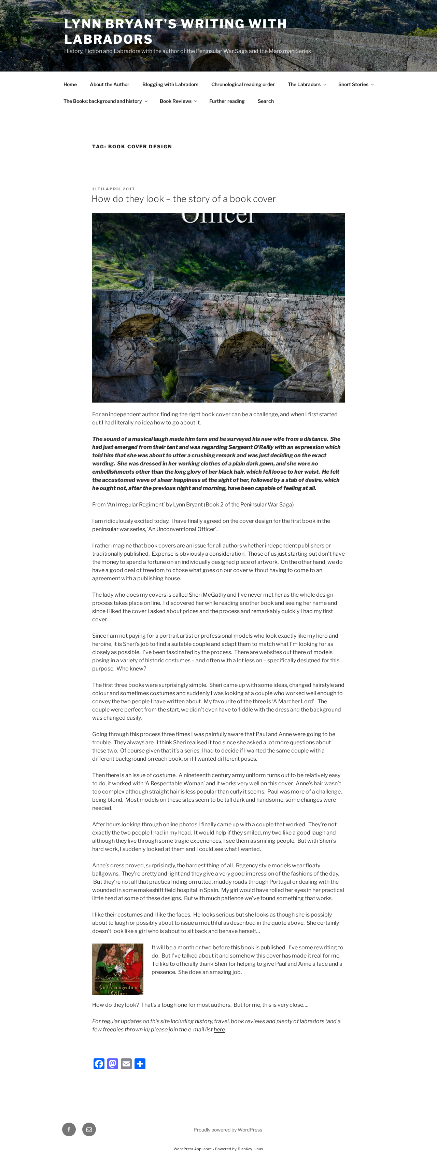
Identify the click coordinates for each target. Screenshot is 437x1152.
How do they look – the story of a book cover (183, 198)
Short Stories (353, 84)
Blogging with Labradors (170, 84)
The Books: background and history (103, 101)
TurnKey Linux (250, 1148)
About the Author (109, 84)
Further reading (227, 101)
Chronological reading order (243, 84)
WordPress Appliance (193, 1148)
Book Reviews (176, 101)
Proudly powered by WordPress (228, 1130)
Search (266, 101)
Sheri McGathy (207, 595)
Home (70, 84)
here (219, 1029)
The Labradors (304, 84)
